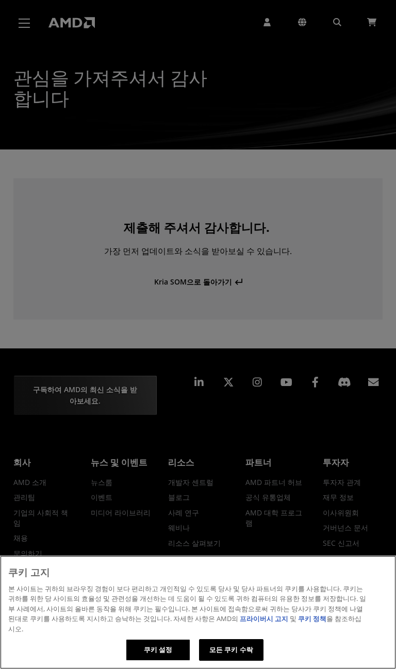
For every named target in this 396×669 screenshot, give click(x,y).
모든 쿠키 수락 (231, 649)
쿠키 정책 (312, 618)
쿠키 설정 (158, 649)
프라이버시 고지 (264, 618)
